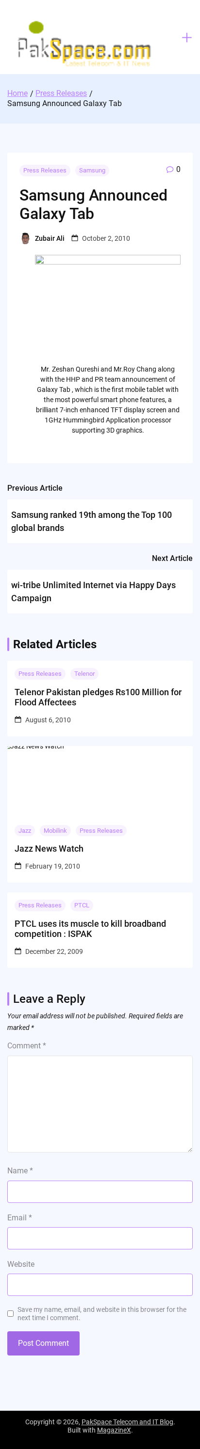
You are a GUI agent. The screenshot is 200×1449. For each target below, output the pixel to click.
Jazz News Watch (49, 848)
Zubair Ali (50, 238)
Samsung (92, 170)
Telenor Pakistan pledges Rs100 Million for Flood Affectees (98, 697)
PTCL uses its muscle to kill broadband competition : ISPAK (90, 929)
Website (20, 1264)
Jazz (24, 830)
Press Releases (45, 170)
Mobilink (55, 830)
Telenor (84, 673)
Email (19, 1217)
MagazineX (114, 1430)
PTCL (81, 905)
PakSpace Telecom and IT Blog (127, 1422)
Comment (26, 1045)
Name (20, 1170)
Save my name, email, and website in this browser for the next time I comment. (101, 1314)
